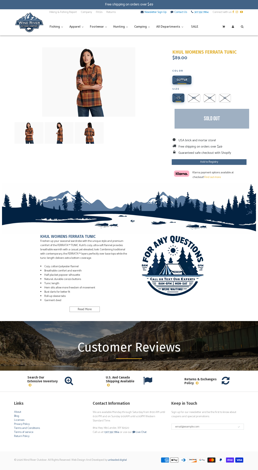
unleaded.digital (117, 460)
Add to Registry (209, 162)
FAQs (99, 12)
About (17, 412)
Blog (16, 416)
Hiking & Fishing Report (63, 12)
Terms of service (23, 432)
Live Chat (141, 432)
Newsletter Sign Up (155, 12)
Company (86, 12)
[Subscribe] (238, 427)
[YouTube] (242, 12)
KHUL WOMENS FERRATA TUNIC (204, 52)
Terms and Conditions (27, 428)
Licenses (19, 420)
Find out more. (212, 177)
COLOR (177, 71)
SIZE (175, 89)
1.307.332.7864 (111, 432)
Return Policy (21, 436)
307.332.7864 (201, 12)
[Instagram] (237, 12)
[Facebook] (233, 12)
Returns (111, 12)
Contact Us (180, 12)
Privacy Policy (22, 424)
